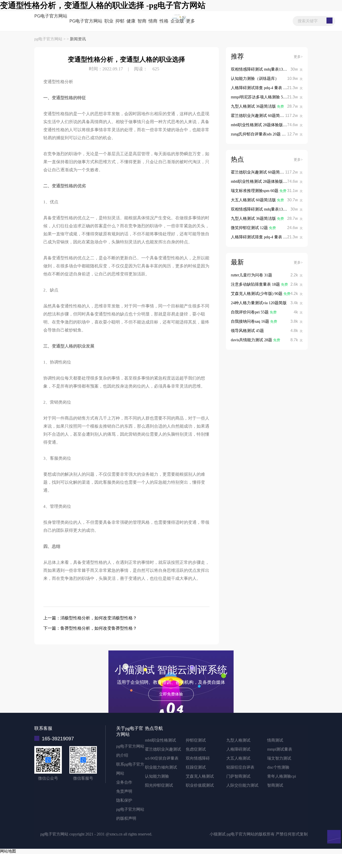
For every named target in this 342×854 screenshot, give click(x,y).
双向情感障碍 (198, 758)
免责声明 (124, 791)
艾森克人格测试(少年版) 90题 (257, 293)
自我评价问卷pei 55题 (250, 312)
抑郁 (119, 21)
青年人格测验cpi (281, 776)
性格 (163, 21)
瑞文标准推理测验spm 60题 (255, 191)
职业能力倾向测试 (161, 767)
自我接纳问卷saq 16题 (250, 321)
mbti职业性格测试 (160, 740)
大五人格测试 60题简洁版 (254, 200)
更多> (298, 57)
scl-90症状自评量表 (162, 758)
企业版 (177, 21)
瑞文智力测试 (279, 758)
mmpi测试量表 (279, 749)
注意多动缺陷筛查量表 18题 (256, 284)
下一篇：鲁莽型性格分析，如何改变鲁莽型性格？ (90, 628)
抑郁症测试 (196, 740)
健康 (130, 21)
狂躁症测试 (196, 767)
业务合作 (124, 782)
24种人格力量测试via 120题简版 (259, 303)
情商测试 (275, 740)
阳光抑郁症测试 (159, 785)
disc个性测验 (278, 767)
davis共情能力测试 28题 (252, 340)
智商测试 (275, 785)
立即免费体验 (171, 694)
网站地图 (8, 851)
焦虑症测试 (196, 749)
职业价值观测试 (200, 785)
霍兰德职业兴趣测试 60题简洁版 (260, 115)
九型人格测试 (238, 740)
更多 (190, 21)
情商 (152, 21)
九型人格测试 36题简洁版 (254, 106)
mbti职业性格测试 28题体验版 (257, 125)
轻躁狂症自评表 (240, 767)
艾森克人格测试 (200, 776)
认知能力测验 (157, 776)
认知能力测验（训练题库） (255, 78)
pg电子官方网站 (50, 16)
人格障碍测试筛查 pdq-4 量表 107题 (262, 88)
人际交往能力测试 (242, 785)
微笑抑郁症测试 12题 (250, 228)
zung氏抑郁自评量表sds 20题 (256, 134)
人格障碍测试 (238, 749)
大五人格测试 (238, 758)
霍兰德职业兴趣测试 (163, 749)
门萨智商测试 (238, 776)
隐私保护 (124, 800)
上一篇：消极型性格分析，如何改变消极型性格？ (90, 618)
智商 (141, 21)
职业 (108, 21)
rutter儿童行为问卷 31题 (251, 275)
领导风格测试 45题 (247, 330)
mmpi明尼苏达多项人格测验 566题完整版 (267, 97)
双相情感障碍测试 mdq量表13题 (259, 69)
